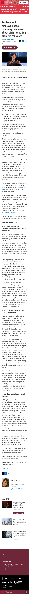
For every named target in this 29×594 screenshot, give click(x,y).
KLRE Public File (7, 561)
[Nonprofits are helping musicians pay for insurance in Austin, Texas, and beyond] (7, 504)
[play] (2, 592)
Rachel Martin (10, 39)
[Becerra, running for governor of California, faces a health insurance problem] (7, 521)
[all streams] (27, 592)
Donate (24, 2)
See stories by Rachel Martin (16, 489)
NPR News (6, 468)
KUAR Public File (7, 558)
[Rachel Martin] (5, 482)
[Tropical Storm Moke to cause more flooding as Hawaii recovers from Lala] (7, 534)
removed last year (10, 212)
